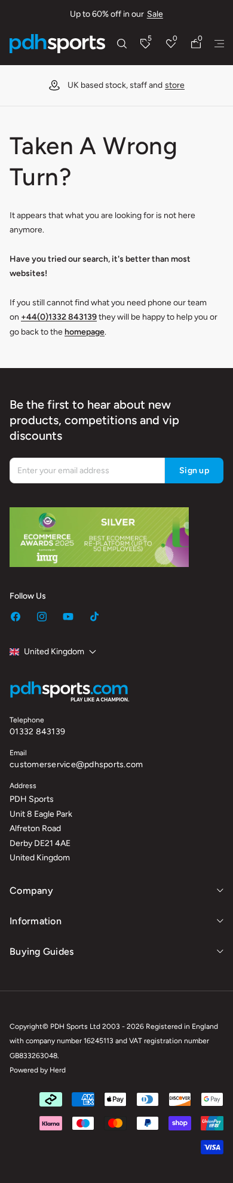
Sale (155, 14)
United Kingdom (54, 651)
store (175, 85)
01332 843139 (37, 732)
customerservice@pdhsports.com (76, 764)
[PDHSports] (57, 43)
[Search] (122, 43)
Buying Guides (41, 951)
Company (31, 890)
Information (36, 921)
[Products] (219, 43)
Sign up (194, 470)
